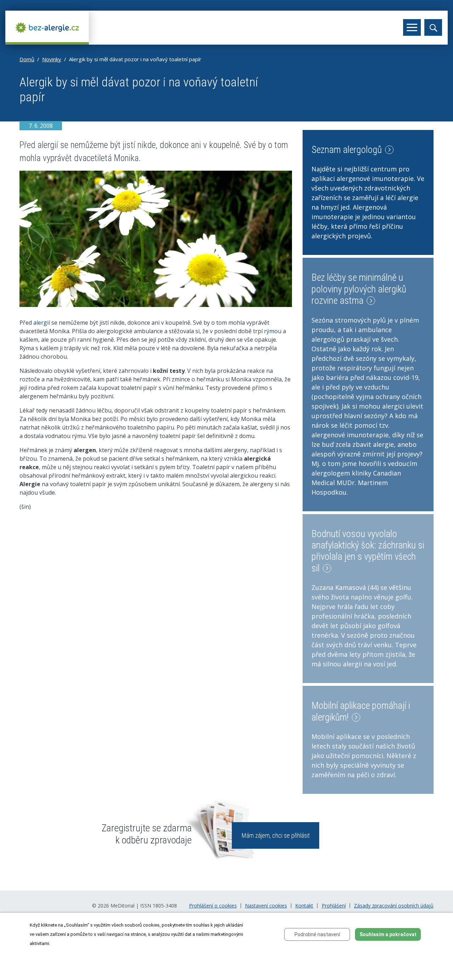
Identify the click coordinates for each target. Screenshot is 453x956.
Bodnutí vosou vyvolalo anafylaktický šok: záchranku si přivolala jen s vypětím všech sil (367, 551)
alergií (41, 322)
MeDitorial (122, 905)
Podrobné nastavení (317, 934)
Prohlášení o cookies (213, 905)
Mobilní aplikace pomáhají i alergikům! (360, 711)
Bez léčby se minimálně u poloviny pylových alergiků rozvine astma (358, 289)
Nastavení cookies (266, 905)
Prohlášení (334, 905)
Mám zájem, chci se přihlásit (276, 835)
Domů (26, 59)
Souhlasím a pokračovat (388, 934)
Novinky (51, 59)
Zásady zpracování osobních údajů (394, 905)
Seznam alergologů (347, 149)
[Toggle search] (433, 27)
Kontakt (304, 905)
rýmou (272, 331)
